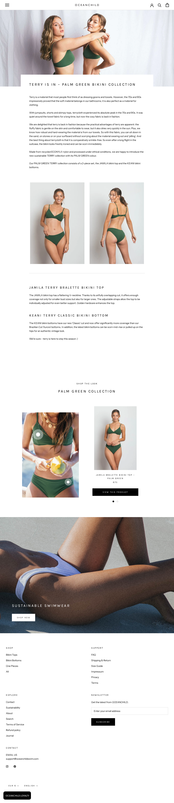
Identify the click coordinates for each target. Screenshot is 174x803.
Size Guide (97, 666)
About (9, 713)
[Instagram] (7, 766)
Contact (10, 702)
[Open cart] (167, 5)
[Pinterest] (15, 766)
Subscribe (103, 722)
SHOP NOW (23, 617)
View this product (115, 492)
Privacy (95, 677)
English (29, 785)
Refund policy (13, 730)
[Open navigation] (7, 5)
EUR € (12, 785)
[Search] (159, 5)
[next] (163, 455)
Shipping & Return (101, 660)
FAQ (93, 654)
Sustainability (13, 707)
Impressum (97, 671)
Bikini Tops (11, 654)
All (7, 671)
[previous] (10, 455)
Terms (94, 682)
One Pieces (12, 666)
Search (9, 718)
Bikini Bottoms (13, 660)
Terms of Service (15, 724)
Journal (10, 735)
